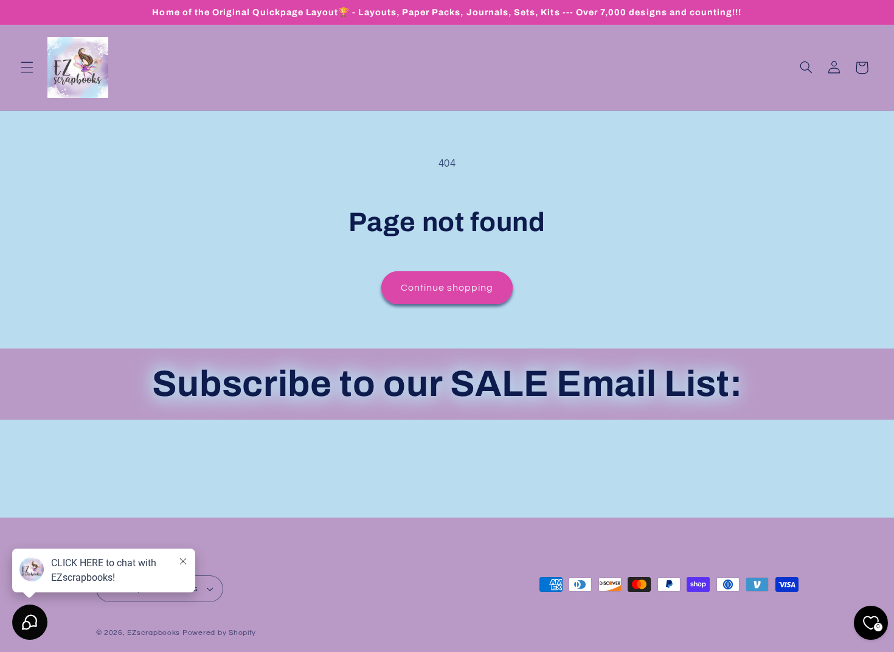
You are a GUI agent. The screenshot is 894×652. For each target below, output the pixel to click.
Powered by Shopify (219, 632)
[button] (27, 68)
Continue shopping (447, 288)
